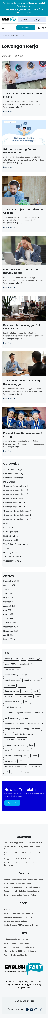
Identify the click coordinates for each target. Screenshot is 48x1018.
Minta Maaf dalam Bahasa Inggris (17, 883)
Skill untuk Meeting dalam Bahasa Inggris (19, 150)
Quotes (7, 734)
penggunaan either (12, 729)
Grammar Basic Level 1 (13, 498)
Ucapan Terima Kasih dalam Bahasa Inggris (21, 891)
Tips (22, 761)
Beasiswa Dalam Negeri (14, 473)
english (35, 691)
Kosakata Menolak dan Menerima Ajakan (20, 895)
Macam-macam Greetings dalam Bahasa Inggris (23, 879)
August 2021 (9, 606)
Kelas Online (25, 27)
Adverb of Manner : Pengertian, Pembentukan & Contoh (23, 848)
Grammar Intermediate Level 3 (17, 519)
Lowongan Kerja (12, 107)
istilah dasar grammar (13, 707)
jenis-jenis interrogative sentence (18, 712)
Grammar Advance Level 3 (15, 494)
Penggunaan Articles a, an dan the (18, 859)
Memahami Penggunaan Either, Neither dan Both (23, 843)
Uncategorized (10, 552)
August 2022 (9, 585)
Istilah (27, 702)
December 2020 (10, 626)
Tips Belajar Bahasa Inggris (15, 544)
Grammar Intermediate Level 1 (17, 511)
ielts (38, 696)
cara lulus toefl (26, 664)
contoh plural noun (12, 680)
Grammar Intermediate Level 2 (17, 515)
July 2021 (7, 610)
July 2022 (8, 589)
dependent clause (12, 691)
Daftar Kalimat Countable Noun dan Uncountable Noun (24, 854)
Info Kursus (8, 527)
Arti (23, 658)
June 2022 (8, 593)
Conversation (10, 685)
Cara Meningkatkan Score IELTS (16, 943)
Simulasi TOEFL (9, 909)
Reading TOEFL (10, 536)
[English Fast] (9, 19)
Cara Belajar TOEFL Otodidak (15, 921)
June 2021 (8, 614)
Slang (31, 745)
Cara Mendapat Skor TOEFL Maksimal (18, 913)
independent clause (13, 702)
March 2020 (9, 639)
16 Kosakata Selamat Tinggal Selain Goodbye (22, 887)
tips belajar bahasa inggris (15, 766)
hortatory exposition (24, 696)
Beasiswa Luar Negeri (13, 477)
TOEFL (6, 548)
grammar (8, 696)
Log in (43, 28)
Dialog (25, 691)
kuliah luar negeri (11, 718)
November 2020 (11, 631)
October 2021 (9, 601)
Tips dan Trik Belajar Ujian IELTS (16, 955)
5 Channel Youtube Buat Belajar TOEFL (19, 917)
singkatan (22, 739)
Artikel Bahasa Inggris (13, 469)
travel (14, 772)
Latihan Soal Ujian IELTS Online (16, 939)
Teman (34, 756)
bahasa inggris (35, 658)
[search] (20, 19)
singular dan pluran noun (14, 745)
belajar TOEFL (10, 664)
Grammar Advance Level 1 (15, 486)
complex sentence (12, 669)
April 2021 (8, 618)
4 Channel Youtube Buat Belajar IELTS (19, 947)
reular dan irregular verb (24, 734)
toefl (6, 772)
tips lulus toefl (35, 766)
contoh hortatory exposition (16, 675)
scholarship (9, 739)
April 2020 (8, 635)
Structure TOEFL (10, 540)
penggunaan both (35, 723)
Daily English (9, 482)
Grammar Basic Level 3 (14, 506)
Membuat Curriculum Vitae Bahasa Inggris (20, 271)
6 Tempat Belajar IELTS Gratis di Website (20, 951)
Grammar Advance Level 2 (15, 490)
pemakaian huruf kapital (14, 723)
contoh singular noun (32, 680)
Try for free (12, 803)
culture (22, 685)
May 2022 (8, 597)
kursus (25, 718)
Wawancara (26, 772)
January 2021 (9, 622)
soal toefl (8, 750)
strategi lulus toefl (23, 750)
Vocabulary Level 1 (12, 556)
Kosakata (39, 712)
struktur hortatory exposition (16, 756)
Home (4, 35)
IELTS (5, 523)
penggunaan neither (32, 729)
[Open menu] (3, 28)
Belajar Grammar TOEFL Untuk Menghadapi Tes (22, 925)
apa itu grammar (11, 658)
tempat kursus (10, 761)
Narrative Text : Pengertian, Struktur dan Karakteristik (20, 864)
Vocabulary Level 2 (12, 561)
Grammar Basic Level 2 (14, 502)
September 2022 (11, 581)
